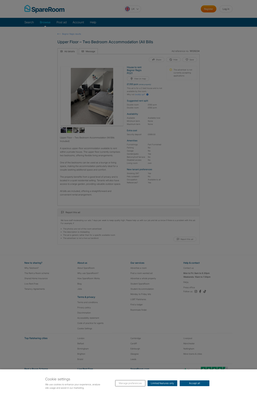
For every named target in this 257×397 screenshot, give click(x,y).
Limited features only (162, 383)
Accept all (194, 383)
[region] (128, 383)
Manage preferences (130, 383)
